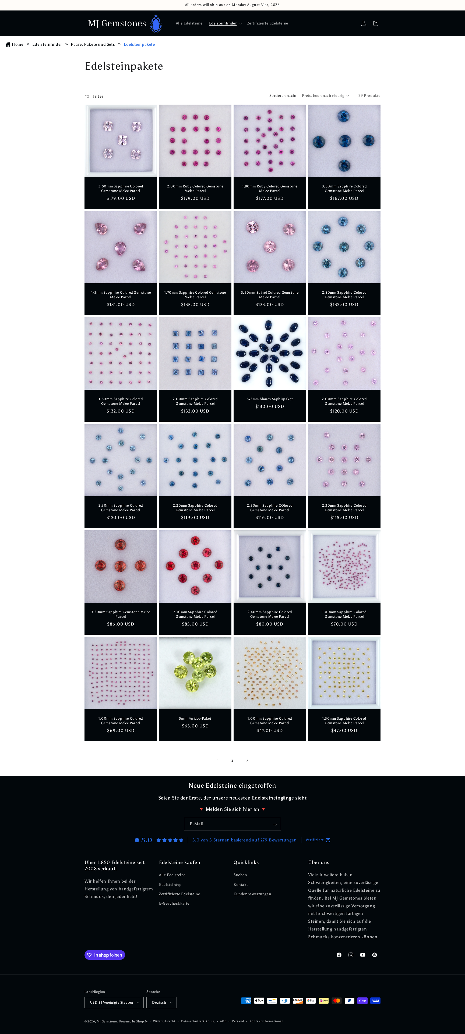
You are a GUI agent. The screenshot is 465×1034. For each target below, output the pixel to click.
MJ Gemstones (107, 1021)
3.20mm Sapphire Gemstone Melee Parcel (120, 614)
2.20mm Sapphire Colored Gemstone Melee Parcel (195, 507)
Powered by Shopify (133, 1021)
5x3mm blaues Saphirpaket (270, 399)
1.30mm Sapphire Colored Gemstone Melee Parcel (344, 720)
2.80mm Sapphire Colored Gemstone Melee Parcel (344, 294)
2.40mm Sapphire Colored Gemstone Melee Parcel (270, 614)
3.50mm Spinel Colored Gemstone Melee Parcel (270, 294)
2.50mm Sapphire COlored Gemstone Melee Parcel (270, 507)
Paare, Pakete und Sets (93, 44)
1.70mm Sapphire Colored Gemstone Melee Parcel (195, 294)
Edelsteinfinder (47, 44)
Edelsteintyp (170, 884)
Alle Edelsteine (172, 875)
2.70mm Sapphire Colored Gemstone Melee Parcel (195, 614)
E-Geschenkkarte (174, 903)
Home (17, 44)
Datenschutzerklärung (198, 1021)
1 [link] (218, 760)
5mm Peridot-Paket (195, 718)
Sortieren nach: (283, 95)
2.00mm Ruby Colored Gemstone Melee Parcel (195, 188)
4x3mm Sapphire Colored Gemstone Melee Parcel (121, 294)
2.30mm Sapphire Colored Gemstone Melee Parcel (120, 507)
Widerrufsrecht (164, 1021)
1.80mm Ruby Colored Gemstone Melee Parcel (269, 188)
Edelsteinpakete (139, 44)
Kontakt (241, 884)
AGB (223, 1021)
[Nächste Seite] (247, 760)
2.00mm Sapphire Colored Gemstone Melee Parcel (195, 401)
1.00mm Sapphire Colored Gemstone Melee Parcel (344, 614)
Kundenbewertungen (252, 894)
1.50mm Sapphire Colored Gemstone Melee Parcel (121, 401)
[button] (225, 23)
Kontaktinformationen (267, 1021)
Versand (238, 1021)
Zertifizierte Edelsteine (179, 894)
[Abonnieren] (275, 824)
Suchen (240, 875)
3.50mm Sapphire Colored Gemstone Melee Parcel (120, 188)
